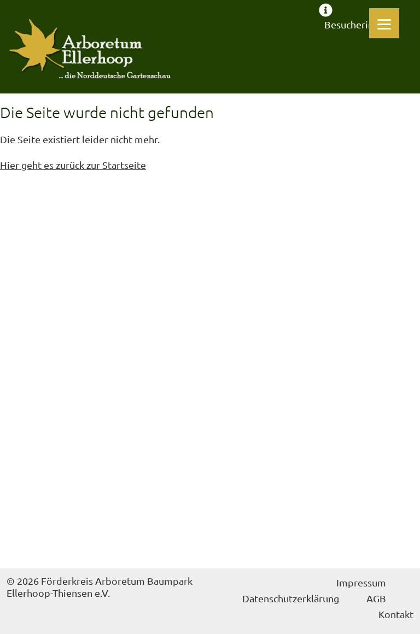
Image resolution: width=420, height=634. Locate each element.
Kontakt (395, 614)
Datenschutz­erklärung (290, 598)
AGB (376, 598)
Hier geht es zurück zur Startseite (73, 165)
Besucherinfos (356, 24)
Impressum (361, 582)
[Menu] (384, 23)
